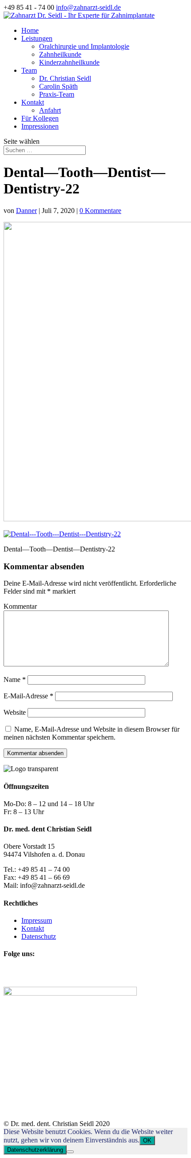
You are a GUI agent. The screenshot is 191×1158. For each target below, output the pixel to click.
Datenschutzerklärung (35, 1149)
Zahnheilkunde (60, 54)
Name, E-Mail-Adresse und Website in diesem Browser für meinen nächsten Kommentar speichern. (91, 733)
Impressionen (40, 126)
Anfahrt (50, 110)
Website (15, 712)
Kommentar (20, 606)
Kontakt (32, 102)
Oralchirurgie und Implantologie (84, 46)
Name (15, 679)
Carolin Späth (58, 86)
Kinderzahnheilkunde (69, 62)
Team (29, 70)
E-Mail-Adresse (28, 696)
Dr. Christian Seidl (65, 78)
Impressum (36, 920)
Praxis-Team (56, 94)
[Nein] (70, 1151)
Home (30, 30)
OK (147, 1140)
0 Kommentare (100, 210)
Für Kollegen (40, 118)
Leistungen (36, 38)
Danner (26, 210)
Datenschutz (38, 936)
